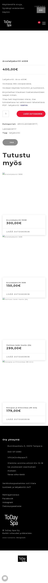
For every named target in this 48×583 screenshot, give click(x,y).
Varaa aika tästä (16, 474)
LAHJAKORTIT (10, 129)
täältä (24, 105)
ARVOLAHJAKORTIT (28, 124)
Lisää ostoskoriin (32, 114)
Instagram (8, 502)
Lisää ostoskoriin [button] (18, 232)
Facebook (8, 499)
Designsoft (21, 537)
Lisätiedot (40, 6)
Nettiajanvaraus (11, 495)
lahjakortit (20, 487)
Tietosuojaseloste (12, 506)
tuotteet (7, 487)
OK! (41, 10)
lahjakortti (14, 133)
